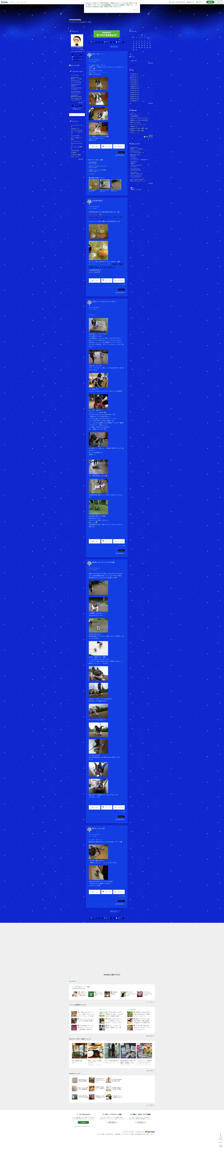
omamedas (75, 19)
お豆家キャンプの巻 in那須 (137, 130)
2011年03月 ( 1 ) (134, 73)
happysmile (133, 156)
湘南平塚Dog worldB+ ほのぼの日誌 (77, 96)
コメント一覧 (121, 284)
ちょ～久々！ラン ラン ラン (137, 124)
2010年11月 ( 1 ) (134, 76)
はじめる (83, 1122)
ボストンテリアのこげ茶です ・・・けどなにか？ (76, 132)
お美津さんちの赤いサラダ (136, 173)
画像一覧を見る (149, 136)
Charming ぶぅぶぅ (75, 128)
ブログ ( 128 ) (133, 60)
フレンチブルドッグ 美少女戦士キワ (139, 159)
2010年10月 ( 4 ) (134, 78)
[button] (221, 1146)
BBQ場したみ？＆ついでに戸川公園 (97, 170)
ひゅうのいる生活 (75, 135)
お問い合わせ (110, 1134)
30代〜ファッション (104, 1009)
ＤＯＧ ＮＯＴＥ (75, 156)
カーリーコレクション (76, 141)
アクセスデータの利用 (128, 1134)
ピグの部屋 (80, 49)
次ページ (114, 46)
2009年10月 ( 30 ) (134, 98)
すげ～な (132, 132)
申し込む (140, 1122)
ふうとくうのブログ (135, 177)
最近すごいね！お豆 (98, 828)
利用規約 (118, 1134)
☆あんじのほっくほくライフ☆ (137, 180)
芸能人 (88, 986)
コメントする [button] (108, 146)
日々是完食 (73, 152)
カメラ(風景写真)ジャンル (78, 986)
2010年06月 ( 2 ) (134, 84)
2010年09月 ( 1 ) (134, 80)
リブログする (120, 146)
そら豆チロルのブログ (135, 170)
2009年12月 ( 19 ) (134, 94)
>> (145, 35)
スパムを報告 (101, 1134)
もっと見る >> (92, 173)
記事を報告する (121, 155)
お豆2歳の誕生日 (93, 162)
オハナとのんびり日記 (135, 152)
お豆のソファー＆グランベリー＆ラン (98, 166)
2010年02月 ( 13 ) (134, 90)
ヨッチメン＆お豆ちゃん (77, 47)
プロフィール (74, 49)
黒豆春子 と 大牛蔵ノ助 (136, 149)
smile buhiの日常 (75, 150)
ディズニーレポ (75, 1009)
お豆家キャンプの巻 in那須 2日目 (139, 128)
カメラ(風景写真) (131, 1009)
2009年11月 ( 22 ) (134, 96)
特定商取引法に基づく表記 (142, 1134)
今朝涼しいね (133, 126)
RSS (133, 188)
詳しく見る (112, 1122)
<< (138, 35)
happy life (132, 163)
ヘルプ (153, 1134)
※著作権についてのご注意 (135, 189)
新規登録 (210, 2)
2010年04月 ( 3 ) (134, 86)
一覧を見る (150, 63)
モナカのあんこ (134, 166)
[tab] (78, 987)
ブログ (94, 61)
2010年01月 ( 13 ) (134, 92)
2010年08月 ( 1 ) (134, 82)
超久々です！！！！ (98, 54)
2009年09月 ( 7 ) (134, 100)
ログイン (219, 2)
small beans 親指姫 (76, 154)
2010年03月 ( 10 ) (134, 88)
